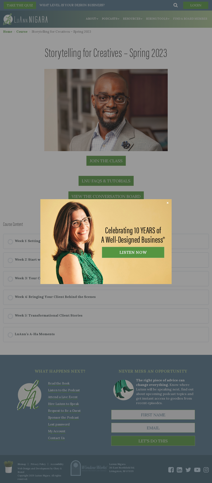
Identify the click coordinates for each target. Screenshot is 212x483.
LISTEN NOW (133, 252)
